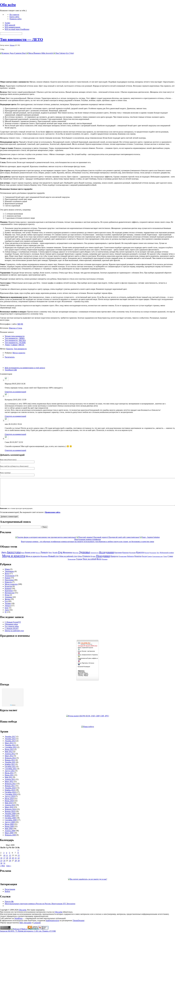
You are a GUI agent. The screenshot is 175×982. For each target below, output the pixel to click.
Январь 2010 (10, 811)
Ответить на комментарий (15, 392)
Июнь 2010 (9, 801)
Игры (7, 595)
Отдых (93, 556)
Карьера (125, 552)
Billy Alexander (25, 923)
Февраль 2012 (10, 758)
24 (4, 861)
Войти (7, 891)
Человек (104, 559)
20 (13, 858)
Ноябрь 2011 (10, 764)
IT (6, 612)
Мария (12, 45)
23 (1, 861)
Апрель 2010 (10, 805)
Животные (76, 552)
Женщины (67, 552)
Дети (50, 552)
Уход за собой (89, 559)
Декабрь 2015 (10, 739)
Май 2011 (8, 777)
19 (10, 858)
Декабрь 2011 (10, 762)
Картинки (118, 552)
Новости (8, 582)
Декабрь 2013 (10, 741)
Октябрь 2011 (10, 766)
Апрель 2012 (10, 754)
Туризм (79, 559)
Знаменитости (94, 552)
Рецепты (137, 556)
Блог (7, 608)
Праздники (103, 555)
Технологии (72, 559)
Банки (23, 552)
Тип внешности (20, 349)
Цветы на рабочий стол (14, 631)
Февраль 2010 (10, 809)
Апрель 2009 (10, 831)
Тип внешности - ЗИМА (15, 338)
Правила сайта (15, 19)
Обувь (80, 556)
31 (4, 863)
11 (7, 855)
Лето (158, 552)
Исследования (106, 552)
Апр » (8, 866)
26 (10, 861)
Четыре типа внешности (15, 336)
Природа (114, 556)
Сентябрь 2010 (11, 794)
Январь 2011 (10, 786)
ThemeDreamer (78, 920)
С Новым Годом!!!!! (13, 622)
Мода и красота (18, 353)
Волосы (38, 552)
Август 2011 (10, 771)
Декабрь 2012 (10, 745)
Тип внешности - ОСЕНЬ (15, 343)
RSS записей (10, 25)
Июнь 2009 (9, 826)
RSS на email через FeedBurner (17, 29)
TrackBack (11, 370)
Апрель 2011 (10, 779)
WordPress (18, 918)
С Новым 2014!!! (11, 628)
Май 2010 (9, 803)
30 (1, 863)
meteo (12, 705)
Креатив (146, 552)
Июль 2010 (9, 799)
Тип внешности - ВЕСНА (15, 340)
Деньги (44, 552)
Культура (8, 586)
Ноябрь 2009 (10, 816)
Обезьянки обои (11, 624)
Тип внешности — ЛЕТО (21, 39)
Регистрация (10, 889)
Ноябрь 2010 (10, 790)
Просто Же (9, 901)
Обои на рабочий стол (68, 556)
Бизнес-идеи (30, 552)
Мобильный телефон (167, 552)
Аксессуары (14, 552)
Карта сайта (14, 17)
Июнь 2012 (9, 749)
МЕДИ (20, 324)
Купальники (153, 552)
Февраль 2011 (10, 784)
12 (10, 855)
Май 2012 (9, 751)
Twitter (7, 23)
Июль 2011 (9, 773)
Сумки (170, 556)
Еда (60, 552)
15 (19, 855)
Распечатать (10, 357)
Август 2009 (10, 822)
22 (19, 858)
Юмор (7, 569)
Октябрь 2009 (10, 818)
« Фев (2, 866)
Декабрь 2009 (10, 814)
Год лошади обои (12, 626)
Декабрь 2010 (10, 788)
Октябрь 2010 (10, 792)
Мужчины (44, 556)
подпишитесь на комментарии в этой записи (25, 368)
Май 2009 (9, 829)
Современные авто (157, 556)
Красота (9, 349)
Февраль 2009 (10, 835)
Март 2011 (9, 781)
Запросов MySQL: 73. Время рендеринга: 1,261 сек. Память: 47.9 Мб (28, 931)
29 (19, 861)
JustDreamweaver (52, 920)
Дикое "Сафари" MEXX (14, 345)
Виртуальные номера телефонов (87, 539)
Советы (149, 556)
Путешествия (123, 556)
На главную (14, 15)
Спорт (165, 556)
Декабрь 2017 (10, 737)
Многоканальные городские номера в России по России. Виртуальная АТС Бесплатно (40, 904)
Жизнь (7, 599)
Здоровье (84, 552)
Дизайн (55, 552)
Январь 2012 (10, 760)
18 (7, 858)
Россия (144, 556)
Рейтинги (130, 556)
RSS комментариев (12, 27)
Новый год (53, 556)
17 (4, 858)
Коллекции (132, 552)
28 (16, 861)
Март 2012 (9, 756)
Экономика (9, 571)
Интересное (9, 593)
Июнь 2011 (9, 775)
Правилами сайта (52, 512)
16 (1, 858)
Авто (3, 552)
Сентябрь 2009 (11, 820)
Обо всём (8, 4)
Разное (7, 578)
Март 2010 (9, 807)
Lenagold (37, 923)
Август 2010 (10, 796)
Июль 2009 (9, 824)
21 (16, 858)
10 (4, 855)
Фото (99, 559)
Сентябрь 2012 (11, 747)
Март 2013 (9, 743)
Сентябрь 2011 (11, 769)
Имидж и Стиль (15, 328)
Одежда (86, 556)
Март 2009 (9, 833)
